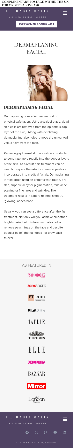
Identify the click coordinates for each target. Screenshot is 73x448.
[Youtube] (55, 432)
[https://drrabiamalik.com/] (27, 14)
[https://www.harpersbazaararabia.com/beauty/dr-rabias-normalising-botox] (36, 373)
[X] (36, 432)
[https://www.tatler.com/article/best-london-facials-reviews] (36, 322)
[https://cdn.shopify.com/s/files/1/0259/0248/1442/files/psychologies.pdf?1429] (36, 275)
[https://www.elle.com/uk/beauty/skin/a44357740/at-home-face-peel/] (36, 350)
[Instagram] (45, 432)
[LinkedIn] (64, 432)
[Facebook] (27, 432)
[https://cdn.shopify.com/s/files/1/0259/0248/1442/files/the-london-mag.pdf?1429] (36, 399)
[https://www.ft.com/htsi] (36, 297)
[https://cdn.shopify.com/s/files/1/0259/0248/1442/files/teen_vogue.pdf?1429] (36, 286)
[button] (65, 13)
